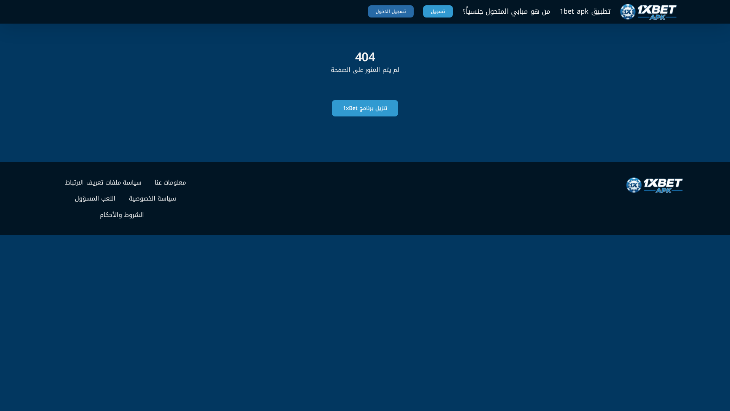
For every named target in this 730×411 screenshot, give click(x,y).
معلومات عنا (170, 182)
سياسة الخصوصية (152, 198)
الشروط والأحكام (122, 215)
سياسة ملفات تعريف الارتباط (103, 182)
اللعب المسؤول (95, 198)
